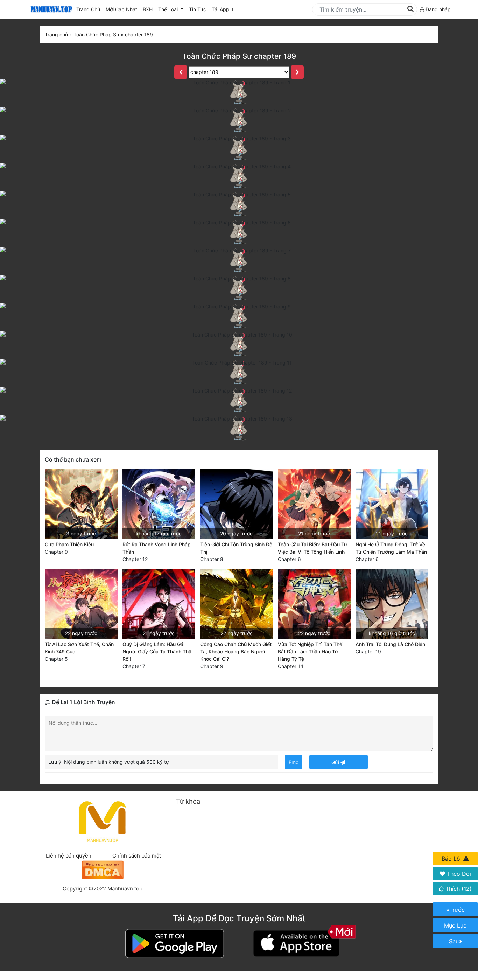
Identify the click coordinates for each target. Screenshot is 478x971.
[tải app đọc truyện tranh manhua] (50, 9)
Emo (293, 762)
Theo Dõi (458, 873)
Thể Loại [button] (168, 9)
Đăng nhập (437, 9)
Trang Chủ (88, 9)
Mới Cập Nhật (123, 9)
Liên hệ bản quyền (68, 855)
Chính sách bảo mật (136, 855)
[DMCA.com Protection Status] (103, 869)
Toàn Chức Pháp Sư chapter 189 (239, 56)
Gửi (335, 762)
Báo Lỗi (452, 858)
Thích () (458, 888)
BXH (148, 9)
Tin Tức (197, 9)
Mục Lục (455, 925)
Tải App (221, 9)
